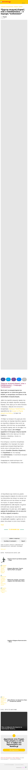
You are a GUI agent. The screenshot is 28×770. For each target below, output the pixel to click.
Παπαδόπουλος (5, 546)
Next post (3, 549)
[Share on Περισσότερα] (24, 379)
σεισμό (14, 411)
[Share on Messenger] (19, 379)
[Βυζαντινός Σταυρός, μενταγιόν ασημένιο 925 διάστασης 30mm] (3, 580)
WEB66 (23, 767)
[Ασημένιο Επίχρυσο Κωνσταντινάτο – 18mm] (3, 641)
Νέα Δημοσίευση (14, 750)
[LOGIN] (26, 2)
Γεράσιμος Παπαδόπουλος (17, 409)
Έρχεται (12, 544)
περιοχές (13, 546)
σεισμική (20, 546)
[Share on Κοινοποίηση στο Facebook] (3, 379)
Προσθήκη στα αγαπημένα (10, 541)
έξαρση (7, 544)
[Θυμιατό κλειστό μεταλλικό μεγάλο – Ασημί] (3, 559)
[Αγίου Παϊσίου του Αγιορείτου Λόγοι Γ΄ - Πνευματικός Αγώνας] (3, 700)
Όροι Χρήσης (16, 757)
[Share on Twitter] (8, 379)
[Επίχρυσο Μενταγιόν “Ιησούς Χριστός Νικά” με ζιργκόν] (3, 569)
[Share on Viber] (13, 379)
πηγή (2, 524)
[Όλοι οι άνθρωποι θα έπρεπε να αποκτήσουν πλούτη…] (14, 721)
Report (23, 541)
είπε (2, 544)
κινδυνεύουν (19, 544)
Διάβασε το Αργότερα (14, 538)
